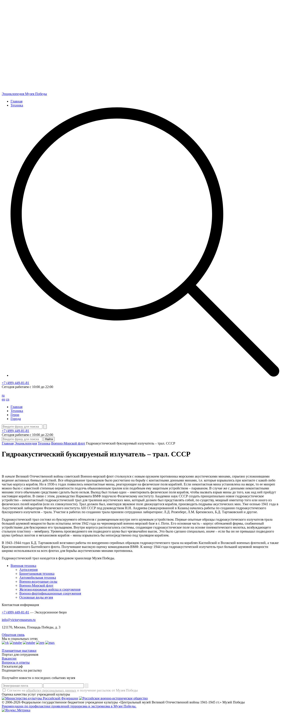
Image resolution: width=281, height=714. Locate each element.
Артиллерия (28, 569)
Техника (17, 105)
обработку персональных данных (51, 690)
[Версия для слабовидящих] (5, 391)
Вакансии (9, 658)
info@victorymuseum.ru (19, 620)
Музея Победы (24, 94)
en (3, 399)
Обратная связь (13, 635)
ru (3, 395)
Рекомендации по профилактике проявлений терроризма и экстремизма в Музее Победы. (69, 706)
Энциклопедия (25, 443)
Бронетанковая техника (36, 573)
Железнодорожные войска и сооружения (49, 589)
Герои (15, 415)
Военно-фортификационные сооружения (50, 593)
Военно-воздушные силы (38, 581)
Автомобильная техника (37, 577)
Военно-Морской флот (68, 443)
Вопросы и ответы (16, 662)
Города (16, 419)
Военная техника (23, 566)
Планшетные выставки (19, 650)
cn (7, 399)
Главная (16, 101)
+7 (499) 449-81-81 (15, 383)
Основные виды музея (36, 597)
